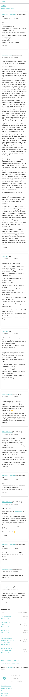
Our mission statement (6, 686)
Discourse (10, 667)
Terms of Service (5, 663)
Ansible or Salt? (5, 630)
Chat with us (4, 690)
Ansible (3, 1)
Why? (3, 5)
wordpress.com (18, 511)
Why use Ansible (6, 616)
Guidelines (16, 660)
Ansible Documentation (6, 688)
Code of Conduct (5, 693)
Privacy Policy (15, 663)
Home (2, 660)
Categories (8, 660)
